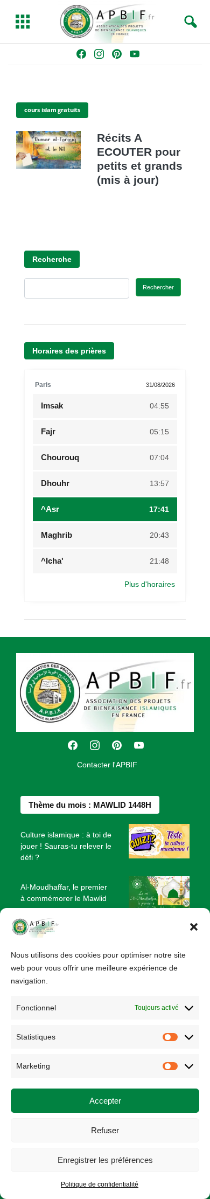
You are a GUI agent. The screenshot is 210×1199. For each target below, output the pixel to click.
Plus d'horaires (149, 584)
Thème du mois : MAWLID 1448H (90, 804)
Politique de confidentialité (99, 1184)
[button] (193, 926)
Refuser (105, 1130)
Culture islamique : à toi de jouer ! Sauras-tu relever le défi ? (65, 846)
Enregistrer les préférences (105, 1160)
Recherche (52, 259)
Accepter (105, 1100)
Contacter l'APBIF (107, 764)
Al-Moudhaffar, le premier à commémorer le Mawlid (63, 893)
